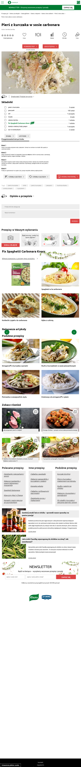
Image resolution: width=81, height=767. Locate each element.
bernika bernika (10, 29)
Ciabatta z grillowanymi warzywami (40, 492)
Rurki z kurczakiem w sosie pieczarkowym (58, 366)
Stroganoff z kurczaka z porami (15, 366)
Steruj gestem (15, 177)
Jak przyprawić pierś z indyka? (12, 430)
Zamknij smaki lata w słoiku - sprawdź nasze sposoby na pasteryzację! (45, 513)
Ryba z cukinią (47, 320)
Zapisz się (66, 577)
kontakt (40, 762)
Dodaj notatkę (68, 177)
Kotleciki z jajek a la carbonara (14, 320)
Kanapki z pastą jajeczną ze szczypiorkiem (13, 501)
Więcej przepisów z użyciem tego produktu (18, 259)
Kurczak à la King (63, 474)
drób (24, 185)
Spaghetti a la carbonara (51, 289)
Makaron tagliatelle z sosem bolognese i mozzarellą (12, 483)
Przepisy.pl (4, 13)
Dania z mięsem (35, 13)
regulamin (40, 765)
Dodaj (75, 221)
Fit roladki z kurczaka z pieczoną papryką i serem (67, 501)
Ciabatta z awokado (38, 474)
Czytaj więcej (32, 531)
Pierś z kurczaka (59, 13)
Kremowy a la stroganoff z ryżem (55, 397)
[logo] (13, 2)
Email (9, 136)
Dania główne (25, 13)
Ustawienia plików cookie (10, 765)
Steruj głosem (39, 177)
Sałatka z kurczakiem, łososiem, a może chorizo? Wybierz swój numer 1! (18, 460)
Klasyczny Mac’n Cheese (13, 495)
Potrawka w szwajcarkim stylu (14, 397)
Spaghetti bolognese (12, 490)
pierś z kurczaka (13, 185)
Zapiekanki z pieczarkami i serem (14, 475)
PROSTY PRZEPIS (7, 188)
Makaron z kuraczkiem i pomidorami (66, 494)
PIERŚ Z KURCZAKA (36, 185)
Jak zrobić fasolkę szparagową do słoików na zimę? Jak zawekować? (45, 540)
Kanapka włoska (37, 486)
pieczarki (49, 185)
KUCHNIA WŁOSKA (62, 185)
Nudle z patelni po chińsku (64, 487)
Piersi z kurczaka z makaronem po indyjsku (66, 480)
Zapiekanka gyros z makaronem (38, 499)
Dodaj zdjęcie (10, 245)
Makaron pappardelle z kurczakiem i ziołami (39, 480)
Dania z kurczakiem (47, 13)
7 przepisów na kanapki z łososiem (53, 459)
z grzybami (20, 188)
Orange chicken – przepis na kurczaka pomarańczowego (60, 430)
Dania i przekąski (15, 13)
